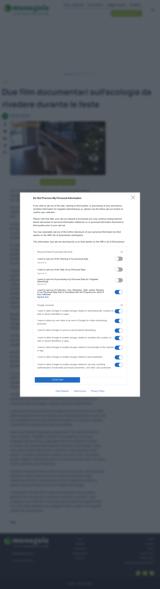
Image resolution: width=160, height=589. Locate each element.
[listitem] (80, 252)
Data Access (80, 391)
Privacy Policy (98, 391)
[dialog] (80, 294)
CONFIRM (57, 380)
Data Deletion (62, 391)
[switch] (119, 259)
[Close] (134, 198)
